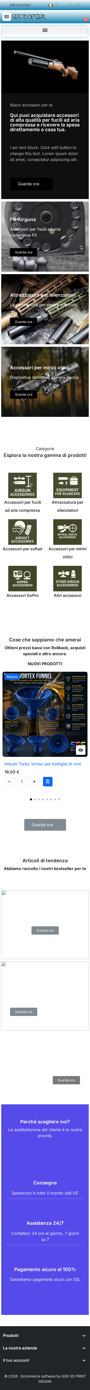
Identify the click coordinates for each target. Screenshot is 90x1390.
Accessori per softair (22, 548)
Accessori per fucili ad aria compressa (22, 506)
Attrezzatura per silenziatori (67, 506)
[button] (6, 17)
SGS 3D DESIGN (28, 17)
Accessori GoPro (22, 595)
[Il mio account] (67, 17)
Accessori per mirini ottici (67, 552)
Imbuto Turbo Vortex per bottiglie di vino (42, 763)
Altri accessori (67, 595)
